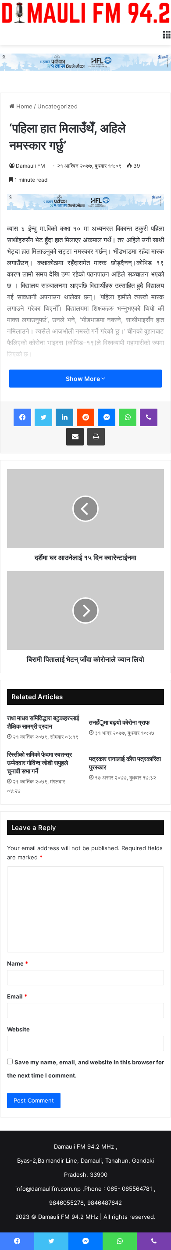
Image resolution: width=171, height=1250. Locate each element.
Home (23, 106)
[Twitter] (43, 417)
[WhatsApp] (127, 417)
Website (18, 1029)
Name (17, 963)
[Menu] (166, 33)
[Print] (96, 436)
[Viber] (148, 417)
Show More (83, 378)
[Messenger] (106, 417)
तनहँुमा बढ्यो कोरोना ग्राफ (119, 722)
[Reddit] (85, 417)
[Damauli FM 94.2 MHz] (85, 12)
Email (17, 996)
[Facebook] (22, 417)
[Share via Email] (75, 436)
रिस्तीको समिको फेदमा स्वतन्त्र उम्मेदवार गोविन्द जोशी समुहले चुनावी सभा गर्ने (39, 763)
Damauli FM (30, 165)
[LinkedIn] (64, 417)
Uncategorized (57, 106)
